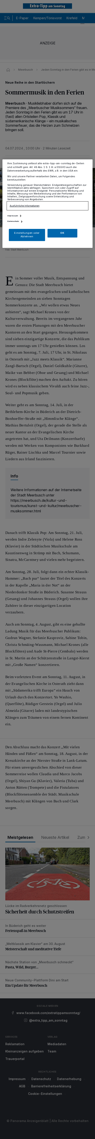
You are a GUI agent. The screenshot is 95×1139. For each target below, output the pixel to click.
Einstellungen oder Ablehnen (26, 234)
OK (62, 232)
